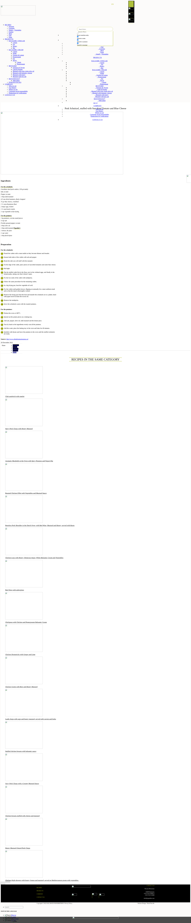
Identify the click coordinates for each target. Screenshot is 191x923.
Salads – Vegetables (102, 54)
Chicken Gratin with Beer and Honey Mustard (21, 687)
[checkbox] (92, 34)
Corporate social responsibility (99, 114)
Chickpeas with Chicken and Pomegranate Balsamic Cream (26, 622)
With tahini (102, 100)
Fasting (11, 32)
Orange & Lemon (102, 75)
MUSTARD (99, 86)
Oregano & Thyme (102, 88)
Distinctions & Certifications (99, 116)
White (102, 73)
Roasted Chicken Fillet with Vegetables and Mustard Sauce (26, 493)
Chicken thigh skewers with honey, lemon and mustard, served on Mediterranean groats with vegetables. (42, 880)
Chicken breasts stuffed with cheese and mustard (22, 816)
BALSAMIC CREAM (99, 70)
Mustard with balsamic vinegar (102, 93)
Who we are (99, 109)
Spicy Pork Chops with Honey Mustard (19, 429)
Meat (102, 50)
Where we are (99, 113)
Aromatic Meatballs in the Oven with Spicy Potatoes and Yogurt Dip (29, 461)
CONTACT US (40, 897)
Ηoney (15, 46)
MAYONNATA (99, 99)
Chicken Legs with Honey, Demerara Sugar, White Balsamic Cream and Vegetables (34, 558)
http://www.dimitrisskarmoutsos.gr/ (17, 339)
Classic (102, 63)
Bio (102, 68)
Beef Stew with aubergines (14, 590)
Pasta (102, 52)
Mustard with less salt (102, 96)
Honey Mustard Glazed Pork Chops (17, 848)
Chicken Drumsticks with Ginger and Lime (20, 654)
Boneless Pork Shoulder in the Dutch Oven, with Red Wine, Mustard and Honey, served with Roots (40, 525)
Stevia (102, 80)
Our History (99, 111)
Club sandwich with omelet (14, 396)
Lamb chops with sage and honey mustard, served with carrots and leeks (30, 719)
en (112, 4)
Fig (102, 64)
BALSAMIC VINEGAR (99, 61)
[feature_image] (24, 393)
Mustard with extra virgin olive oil (102, 91)
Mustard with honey (102, 95)
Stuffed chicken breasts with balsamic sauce (20, 751)
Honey (102, 66)
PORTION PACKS (100, 102)
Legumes (102, 49)
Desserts (11, 26)
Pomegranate (102, 77)
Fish (102, 47)
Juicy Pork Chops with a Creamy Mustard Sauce (22, 784)
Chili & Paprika (102, 89)
